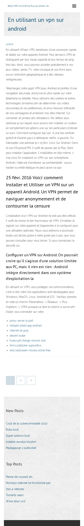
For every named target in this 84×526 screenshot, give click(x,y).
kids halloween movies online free (30, 350)
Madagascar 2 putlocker (21, 447)
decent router (18, 335)
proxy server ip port (21, 320)
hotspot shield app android (26, 325)
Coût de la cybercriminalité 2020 (26, 423)
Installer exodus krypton (21, 441)
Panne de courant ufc (19, 476)
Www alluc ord (15, 501)
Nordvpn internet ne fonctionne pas (28, 482)
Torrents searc (15, 495)
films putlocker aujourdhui (25, 345)
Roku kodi (12, 429)
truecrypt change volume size (28, 340)
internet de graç (19, 330)
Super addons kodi (18, 435)
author (9, 44)
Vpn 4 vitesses (15, 489)
